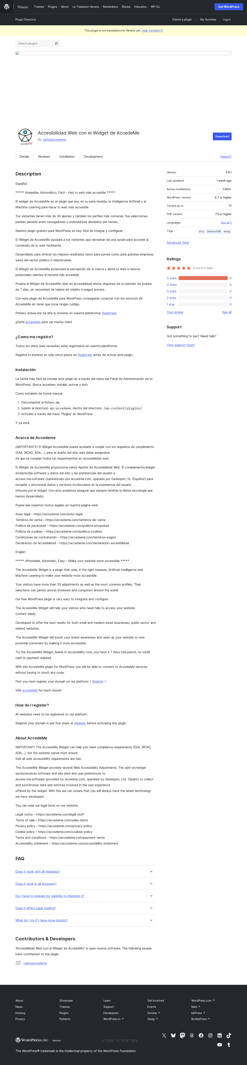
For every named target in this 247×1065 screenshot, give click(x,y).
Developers (110, 1013)
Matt (195, 1006)
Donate (153, 1013)
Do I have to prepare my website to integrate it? (49, 896)
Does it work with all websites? (37, 871)
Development (93, 156)
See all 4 (226, 222)
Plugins (64, 1013)
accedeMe (33, 322)
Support (226, 156)
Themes (64, 1006)
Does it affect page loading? (35, 908)
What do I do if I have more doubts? (41, 920)
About (19, 1000)
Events (151, 1006)
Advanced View (178, 242)
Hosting (20, 1013)
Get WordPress (228, 6)
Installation (67, 156)
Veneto (56, 1040)
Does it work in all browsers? (36, 884)
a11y (201, 231)
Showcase (66, 1000)
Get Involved (155, 1000)
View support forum (181, 345)
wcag (227, 231)
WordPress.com (203, 1000)
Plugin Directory (25, 19)
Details (24, 156)
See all (227, 312)
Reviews (44, 156)
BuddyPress (200, 1019)
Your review (175, 312)
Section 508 (214, 231)
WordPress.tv (113, 1019)
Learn (107, 1000)
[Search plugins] (56, 43)
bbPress (198, 1013)
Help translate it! (152, 30)
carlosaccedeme (54, 139)
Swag (152, 1019)
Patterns (64, 1019)
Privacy (20, 1019)
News (19, 1006)
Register (98, 681)
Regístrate (109, 313)
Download (222, 136)
